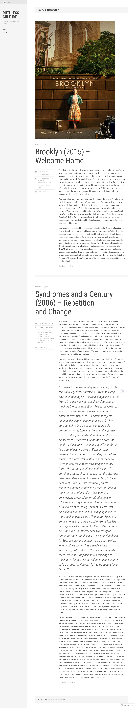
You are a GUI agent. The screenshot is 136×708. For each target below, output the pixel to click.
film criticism (43, 334)
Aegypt (40, 328)
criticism (41, 332)
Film (39, 172)
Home (5, 29)
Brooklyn (45, 179)
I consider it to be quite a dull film (93, 620)
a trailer (94, 228)
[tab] (4, 2)
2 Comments (42, 192)
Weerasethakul (47, 323)
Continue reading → (67, 266)
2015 (39, 179)
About (5, 33)
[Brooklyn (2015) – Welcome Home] (81, 80)
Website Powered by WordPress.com (51, 699)
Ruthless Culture (11, 15)
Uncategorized (43, 174)
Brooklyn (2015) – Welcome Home (62, 156)
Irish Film (45, 172)
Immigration (42, 183)
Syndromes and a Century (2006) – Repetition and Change (74, 302)
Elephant (48, 332)
